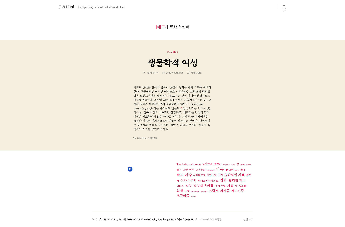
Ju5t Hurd (66, 6)
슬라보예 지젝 (234, 174)
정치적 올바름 (203, 185)
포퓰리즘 (183, 195)
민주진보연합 (211, 170)
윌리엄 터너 (237, 180)
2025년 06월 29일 (174, 72)
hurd (149, 72)
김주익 (233, 165)
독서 (179, 170)
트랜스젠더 (153, 138)
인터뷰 (180, 186)
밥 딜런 (229, 170)
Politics (172, 52)
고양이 (217, 164)
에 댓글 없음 (196, 72)
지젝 (230, 185)
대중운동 (248, 165)
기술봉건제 (226, 165)
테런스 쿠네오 (195, 191)
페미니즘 (237, 190)
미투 (191, 170)
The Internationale (189, 164)
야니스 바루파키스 (208, 180)
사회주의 (211, 175)
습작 (248, 175)
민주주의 (200, 170)
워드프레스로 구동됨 (210, 219)
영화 (223, 180)
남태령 (242, 165)
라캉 (139, 138)
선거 (220, 175)
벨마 (242, 170)
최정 (180, 190)
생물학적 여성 (172, 62)
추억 (186, 191)
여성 (144, 138)
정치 (188, 185)
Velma (207, 163)
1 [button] (181, 107)
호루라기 (193, 196)
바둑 (220, 169)
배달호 (237, 170)
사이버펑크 (199, 175)
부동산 (180, 175)
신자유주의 (188, 180)
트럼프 (213, 190)
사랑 (188, 174)
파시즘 (225, 190)
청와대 (242, 186)
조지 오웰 (220, 186)
